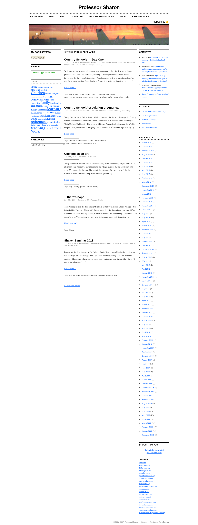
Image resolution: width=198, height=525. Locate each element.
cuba (52, 99)
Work (35, 131)
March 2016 (146, 182)
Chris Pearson (164, 522)
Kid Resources (140, 16)
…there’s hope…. (76, 197)
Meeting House (99, 275)
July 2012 (146, 261)
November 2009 (148, 348)
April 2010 (146, 332)
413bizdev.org (144, 465)
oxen (85, 97)
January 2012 (147, 273)
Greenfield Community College (154, 111)
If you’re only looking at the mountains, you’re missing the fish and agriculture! (154, 69)
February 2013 (147, 241)
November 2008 (148, 391)
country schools (81, 140)
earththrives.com (145, 473)
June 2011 (146, 292)
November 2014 (148, 205)
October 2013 (147, 233)
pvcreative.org (144, 483)
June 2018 (146, 166)
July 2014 (146, 213)
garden (58, 103)
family (45, 102)
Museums (74, 65)
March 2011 (146, 304)
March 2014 (146, 225)
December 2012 (148, 249)
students (54, 125)
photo (52, 115)
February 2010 (147, 340)
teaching (38, 127)
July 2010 (146, 324)
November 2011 (148, 277)
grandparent (37, 105)
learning (54, 108)
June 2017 (146, 174)
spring (48, 125)
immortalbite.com (146, 478)
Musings (93, 200)
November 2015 (148, 190)
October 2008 (147, 395)
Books (44, 89)
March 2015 (146, 194)
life (32, 113)
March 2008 (146, 423)
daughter (35, 103)
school (50, 122)
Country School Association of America (91, 107)
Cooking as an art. (76, 153)
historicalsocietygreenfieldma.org (152, 512)
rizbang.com (144, 488)
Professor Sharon (99, 7)
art (52, 86)
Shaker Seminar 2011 (78, 240)
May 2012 (146, 265)
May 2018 (146, 170)
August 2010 (147, 320)
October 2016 (147, 178)
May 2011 (146, 296)
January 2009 (147, 383)
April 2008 (146, 419)
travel (56, 127)
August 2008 (147, 403)
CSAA (91, 140)
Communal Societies (98, 244)
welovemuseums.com (147, 507)
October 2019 (147, 146)
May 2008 (146, 415)
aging (34, 86)
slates (116, 97)
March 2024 (146, 142)
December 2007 (148, 435)
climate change (51, 93)
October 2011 (147, 280)
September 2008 (148, 399)
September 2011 (148, 284)
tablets (121, 97)
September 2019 (148, 150)
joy (45, 109)
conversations (40, 99)
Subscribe (159, 22)
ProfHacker (146, 123)
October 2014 (147, 209)
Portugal (58, 116)
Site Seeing (68, 246)
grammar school (103, 94)
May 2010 (146, 328)
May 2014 (146, 217)
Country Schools (111, 63)
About (63, 16)
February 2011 (147, 308)
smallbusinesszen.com (147, 502)
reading (51, 118)
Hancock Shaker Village (77, 275)
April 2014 (146, 221)
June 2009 (146, 367)
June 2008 (146, 411)
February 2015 (147, 197)
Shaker (57, 122)
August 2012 (147, 257)
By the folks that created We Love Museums (154, 451)
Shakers (86, 143)
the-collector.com (145, 504)
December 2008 (148, 387)
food (52, 103)
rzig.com (142, 462)
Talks (123, 16)
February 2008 (147, 427)
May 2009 (146, 371)
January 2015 (147, 201)
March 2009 (146, 379)
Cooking (76, 186)
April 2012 (146, 269)
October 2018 (147, 162)
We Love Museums (149, 127)
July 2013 (146, 237)
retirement (39, 121)
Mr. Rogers (37, 112)
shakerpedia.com (145, 494)
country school (91, 94)
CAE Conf (77, 16)
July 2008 (146, 407)
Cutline (153, 522)
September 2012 (148, 253)
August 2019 (147, 154)
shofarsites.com (145, 499)
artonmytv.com (145, 470)
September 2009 (148, 356)
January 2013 (147, 245)
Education (122, 63)
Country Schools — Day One (84, 59)
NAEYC (57, 113)
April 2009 (146, 375)
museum (49, 112)
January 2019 (147, 158)
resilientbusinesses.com (148, 486)
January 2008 (147, 431)
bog (70, 186)
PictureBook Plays (149, 119)
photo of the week (122, 244)
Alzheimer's (46, 87)
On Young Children (149, 115)
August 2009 (147, 359)
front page (36, 16)
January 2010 (147, 344)
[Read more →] (70, 87)
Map (51, 16)
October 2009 (147, 352)
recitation (98, 97)
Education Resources (101, 16)
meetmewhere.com (146, 481)
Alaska (40, 87)
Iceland (41, 109)
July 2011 (146, 288)
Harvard (90, 275)
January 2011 (147, 312)
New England (35, 116)
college (48, 96)
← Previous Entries (72, 285)
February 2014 (147, 229)
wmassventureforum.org (148, 510)
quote (34, 118)
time (49, 128)
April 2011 (146, 300)
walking (95, 186)
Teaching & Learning (94, 65)
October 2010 (147, 316)
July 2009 (146, 364)
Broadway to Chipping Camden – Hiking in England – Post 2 (155, 60)
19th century (73, 94)
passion (44, 115)
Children (38, 92)
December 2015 (148, 186)
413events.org (144, 468)
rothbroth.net (144, 491)
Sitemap (144, 522)
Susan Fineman (148, 94)
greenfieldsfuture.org (147, 475)
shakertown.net (145, 496)
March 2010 (146, 336)
